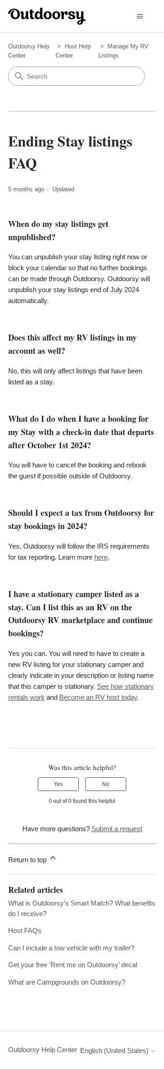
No (105, 784)
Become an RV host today (98, 697)
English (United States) (115, 1050)
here (101, 557)
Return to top (28, 860)
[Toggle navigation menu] (139, 16)
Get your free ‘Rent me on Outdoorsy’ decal (72, 965)
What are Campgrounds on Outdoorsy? (66, 982)
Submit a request (117, 829)
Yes (58, 784)
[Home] (47, 16)
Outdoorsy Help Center (42, 1049)
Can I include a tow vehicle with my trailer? (71, 948)
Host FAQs (24, 930)
